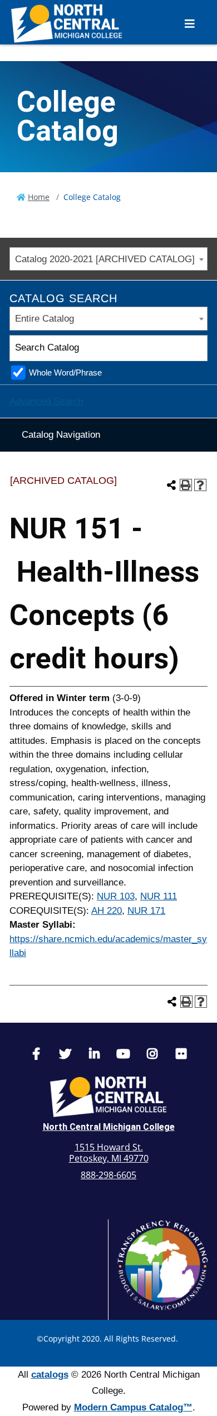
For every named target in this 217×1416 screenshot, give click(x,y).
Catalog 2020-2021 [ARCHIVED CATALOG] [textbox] (105, 259)
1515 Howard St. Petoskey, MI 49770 (109, 1152)
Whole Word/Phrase (65, 372)
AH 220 (106, 910)
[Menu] (190, 23)
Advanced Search (46, 401)
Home (39, 197)
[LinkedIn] (94, 1055)
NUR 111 (158, 896)
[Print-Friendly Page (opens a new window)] (186, 485)
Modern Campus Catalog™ (133, 1407)
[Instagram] (152, 1055)
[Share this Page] (171, 485)
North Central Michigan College (109, 1127)
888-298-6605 (108, 1175)
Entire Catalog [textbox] (44, 318)
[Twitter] (65, 1055)
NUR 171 (146, 910)
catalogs (49, 1374)
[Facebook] (36, 1055)
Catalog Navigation (61, 434)
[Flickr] (181, 1055)
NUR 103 (116, 896)
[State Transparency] (163, 1265)
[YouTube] (123, 1055)
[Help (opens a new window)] (200, 485)
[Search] (195, 348)
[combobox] (108, 259)
